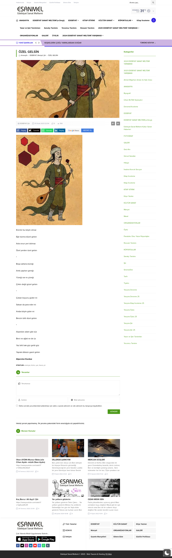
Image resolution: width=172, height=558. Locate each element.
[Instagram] (26, 545)
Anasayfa (24, 55)
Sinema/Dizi (128, 270)
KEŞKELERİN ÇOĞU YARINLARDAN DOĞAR (62, 43)
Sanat (41, 365)
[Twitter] (22, 545)
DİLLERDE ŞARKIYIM (61, 459)
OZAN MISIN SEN (96, 499)
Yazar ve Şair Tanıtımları (133, 337)
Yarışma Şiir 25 (129, 330)
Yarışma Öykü (129, 310)
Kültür (33, 365)
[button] (167, 553)
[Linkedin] (30, 545)
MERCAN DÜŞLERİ (96, 459)
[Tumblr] (48, 545)
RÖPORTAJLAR (130, 250)
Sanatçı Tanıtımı (130, 256)
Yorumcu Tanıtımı (130, 343)
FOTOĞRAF (128, 136)
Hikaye (126, 163)
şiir (45, 365)
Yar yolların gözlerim (61, 499)
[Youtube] (35, 545)
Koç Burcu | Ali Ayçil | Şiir (27, 499)
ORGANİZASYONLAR (132, 223)
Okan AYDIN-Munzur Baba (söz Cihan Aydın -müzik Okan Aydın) (30, 461)
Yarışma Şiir (128, 323)
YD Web (108, 554)
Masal (126, 216)
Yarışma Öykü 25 (130, 317)
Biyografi (127, 93)
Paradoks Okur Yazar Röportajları (136, 236)
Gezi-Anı (127, 149)
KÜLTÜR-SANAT (130, 203)
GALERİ (127, 143)
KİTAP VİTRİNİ (129, 189)
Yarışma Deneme (130, 290)
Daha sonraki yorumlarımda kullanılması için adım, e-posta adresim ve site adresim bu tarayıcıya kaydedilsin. (60, 406)
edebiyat (27, 365)
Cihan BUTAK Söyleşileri (133, 100)
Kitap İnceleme (129, 176)
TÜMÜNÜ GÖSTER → (148, 43)
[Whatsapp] (43, 545)
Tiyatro (126, 283)
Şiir (45, 55)
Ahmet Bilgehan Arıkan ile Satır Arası (138, 80)
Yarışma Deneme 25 (131, 296)
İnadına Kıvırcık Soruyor (133, 169)
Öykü (126, 230)
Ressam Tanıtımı (130, 243)
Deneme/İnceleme (131, 107)
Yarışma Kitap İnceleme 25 (134, 303)
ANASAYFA (128, 87)
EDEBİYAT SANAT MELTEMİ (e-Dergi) (138, 120)
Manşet (40, 55)
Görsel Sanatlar (130, 156)
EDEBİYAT (33, 55)
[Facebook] (18, 545)
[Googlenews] (39, 545)
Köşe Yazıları (128, 196)
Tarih (126, 276)
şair (37, 365)
